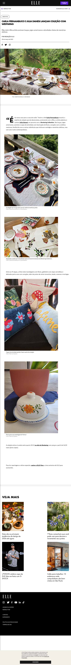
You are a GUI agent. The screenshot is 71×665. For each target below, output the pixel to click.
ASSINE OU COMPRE (64, 3)
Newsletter (7, 8)
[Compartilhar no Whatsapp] (10, 45)
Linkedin (20, 602)
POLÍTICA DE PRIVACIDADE (10, 622)
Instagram (4, 602)
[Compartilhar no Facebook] (2, 45)
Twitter (8, 602)
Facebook (12, 602)
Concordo (35, 662)
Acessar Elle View (62, 8)
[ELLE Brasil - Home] (35, 4)
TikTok (24, 602)
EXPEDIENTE (6, 617)
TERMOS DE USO (7, 624)
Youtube (16, 602)
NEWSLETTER (6, 609)
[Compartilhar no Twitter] (6, 45)
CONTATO (5, 614)
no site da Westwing (41, 445)
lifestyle (5, 16)
